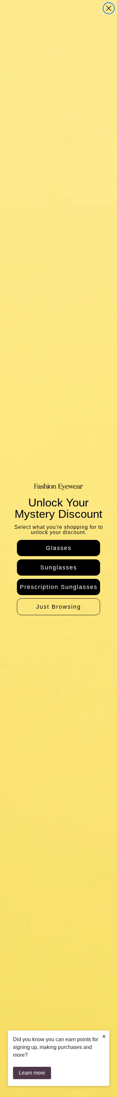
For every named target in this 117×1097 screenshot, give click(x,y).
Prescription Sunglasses (59, 587)
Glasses (59, 548)
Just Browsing (58, 607)
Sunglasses (58, 567)
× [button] (104, 1036)
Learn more (32, 1073)
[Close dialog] (108, 8)
